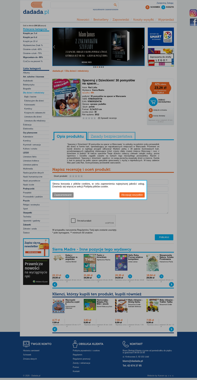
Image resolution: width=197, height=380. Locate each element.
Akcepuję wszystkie (132, 195)
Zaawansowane (63, 195)
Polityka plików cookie (96, 186)
